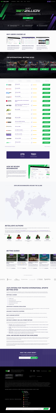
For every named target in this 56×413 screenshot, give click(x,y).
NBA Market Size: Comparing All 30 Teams (33, 263)
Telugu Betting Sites (39, 376)
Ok (46, 408)
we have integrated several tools (33, 231)
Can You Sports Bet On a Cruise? (43, 263)
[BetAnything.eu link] (9, 126)
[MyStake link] (31, 62)
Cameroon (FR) (27, 397)
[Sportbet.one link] (9, 138)
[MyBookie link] (9, 122)
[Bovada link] (20, 62)
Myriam (37, 239)
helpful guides (17, 230)
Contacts (34, 389)
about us (27, 20)
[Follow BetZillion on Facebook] (27, 361)
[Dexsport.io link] (9, 134)
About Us (28, 1)
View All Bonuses (47, 146)
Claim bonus (46, 84)
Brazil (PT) (26, 395)
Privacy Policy (12, 399)
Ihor (19, 239)
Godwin (47, 239)
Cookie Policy (7, 399)
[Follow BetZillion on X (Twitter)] (22, 361)
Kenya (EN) (26, 401)
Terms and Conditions (18, 399)
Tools (25, 1)
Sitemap (37, 389)
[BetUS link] (9, 105)
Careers (19, 389)
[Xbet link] (9, 110)
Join (28, 18)
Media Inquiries (23, 389)
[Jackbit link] (9, 142)
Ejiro (28, 239)
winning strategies (23, 230)
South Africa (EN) (27, 404)
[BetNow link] (9, 118)
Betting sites (14, 1)
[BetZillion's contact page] (34, 361)
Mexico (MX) (26, 406)
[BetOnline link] (9, 130)
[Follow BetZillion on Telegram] (24, 361)
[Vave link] (9, 62)
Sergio (9, 239)
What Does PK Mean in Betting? (10, 263)
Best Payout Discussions (21, 262)
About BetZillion (15, 389)
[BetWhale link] (9, 114)
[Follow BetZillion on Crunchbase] (31, 361)
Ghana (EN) (26, 399)
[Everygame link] (42, 62)
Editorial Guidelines (29, 389)
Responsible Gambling (8, 389)
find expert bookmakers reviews (44, 230)
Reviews (18, 1)
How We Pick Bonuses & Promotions (10, 146)
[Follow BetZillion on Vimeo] (29, 361)
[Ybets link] (53, 62)
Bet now (11, 69)
